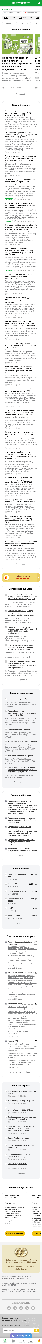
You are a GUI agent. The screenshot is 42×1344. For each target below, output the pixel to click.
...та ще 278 (15, 999)
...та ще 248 (15, 968)
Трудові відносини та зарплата (21, 973)
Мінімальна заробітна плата (17, 875)
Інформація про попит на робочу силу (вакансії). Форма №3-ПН (21, 977)
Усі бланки (20, 855)
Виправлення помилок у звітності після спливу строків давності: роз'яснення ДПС (19, 276)
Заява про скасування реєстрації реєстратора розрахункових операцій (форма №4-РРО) (21, 1062)
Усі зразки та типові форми (20, 1072)
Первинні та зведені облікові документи (20, 943)
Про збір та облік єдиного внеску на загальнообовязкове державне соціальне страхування (22, 770)
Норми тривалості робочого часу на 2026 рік (21, 1146)
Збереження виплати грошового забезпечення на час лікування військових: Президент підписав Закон (18, 370)
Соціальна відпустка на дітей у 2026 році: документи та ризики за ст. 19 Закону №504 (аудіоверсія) (22, 597)
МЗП (6, 18)
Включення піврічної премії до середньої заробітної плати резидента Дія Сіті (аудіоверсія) (21, 613)
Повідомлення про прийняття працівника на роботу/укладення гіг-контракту (21, 994)
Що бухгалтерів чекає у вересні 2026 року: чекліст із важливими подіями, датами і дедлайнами (20, 205)
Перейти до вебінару (14, 1234)
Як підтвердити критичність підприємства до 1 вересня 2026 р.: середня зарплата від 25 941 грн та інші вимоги (19, 252)
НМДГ (10, 908)
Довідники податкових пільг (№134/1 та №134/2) (20, 1156)
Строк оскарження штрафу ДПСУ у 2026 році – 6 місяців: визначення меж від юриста (21, 300)
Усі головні (20, 94)
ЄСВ (20, 18)
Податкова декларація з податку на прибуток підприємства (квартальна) (21, 842)
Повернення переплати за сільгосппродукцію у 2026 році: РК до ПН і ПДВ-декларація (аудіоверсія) (22, 630)
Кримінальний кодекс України (20, 756)
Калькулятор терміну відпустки (21, 1101)
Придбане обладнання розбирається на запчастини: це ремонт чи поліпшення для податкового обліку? (17, 63)
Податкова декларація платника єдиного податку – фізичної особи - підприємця (22, 820)
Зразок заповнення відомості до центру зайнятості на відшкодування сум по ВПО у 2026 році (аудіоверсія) (22, 664)
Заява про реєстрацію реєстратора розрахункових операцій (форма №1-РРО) (22, 1055)
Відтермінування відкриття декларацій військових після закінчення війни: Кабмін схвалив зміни (21, 544)
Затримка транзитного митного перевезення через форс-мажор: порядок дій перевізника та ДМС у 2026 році (19, 519)
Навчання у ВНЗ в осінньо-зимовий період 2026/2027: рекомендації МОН (20, 501)
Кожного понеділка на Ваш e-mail (15, 1326)
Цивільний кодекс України (19, 729)
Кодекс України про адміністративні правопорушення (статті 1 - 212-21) (22, 713)
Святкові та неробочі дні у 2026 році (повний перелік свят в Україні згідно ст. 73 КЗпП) (21, 1128)
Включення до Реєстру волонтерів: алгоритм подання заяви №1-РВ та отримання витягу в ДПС (19, 113)
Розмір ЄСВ (12, 884)
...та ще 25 (14, 1067)
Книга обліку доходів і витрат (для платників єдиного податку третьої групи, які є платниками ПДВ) (22, 958)
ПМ (37, 18)
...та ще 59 (14, 1036)
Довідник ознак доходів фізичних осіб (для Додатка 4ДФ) (22, 1118)
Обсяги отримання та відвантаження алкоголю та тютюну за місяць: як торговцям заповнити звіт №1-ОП (20, 412)
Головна (5, 1342)
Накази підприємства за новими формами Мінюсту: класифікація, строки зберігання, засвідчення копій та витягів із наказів (14, 1212)
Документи (30, 1342)
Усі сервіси (20, 1173)
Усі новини (20, 564)
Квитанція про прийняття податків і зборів (22, 964)
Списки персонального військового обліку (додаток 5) (21, 1008)
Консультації (22, 1342)
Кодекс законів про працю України (22, 741)
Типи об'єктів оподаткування (20, 1138)
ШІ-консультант (23, 1336)
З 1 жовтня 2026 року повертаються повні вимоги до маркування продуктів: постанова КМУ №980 (19, 480)
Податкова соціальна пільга (17, 900)
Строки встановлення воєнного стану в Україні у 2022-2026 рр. (21, 1109)
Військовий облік (15, 1004)
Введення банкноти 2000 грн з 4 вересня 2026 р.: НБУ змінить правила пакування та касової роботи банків (20, 323)
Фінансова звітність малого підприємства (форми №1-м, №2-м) (22, 849)
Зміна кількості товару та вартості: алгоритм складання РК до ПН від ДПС (19, 434)
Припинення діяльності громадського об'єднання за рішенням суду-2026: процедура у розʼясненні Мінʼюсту (20, 158)
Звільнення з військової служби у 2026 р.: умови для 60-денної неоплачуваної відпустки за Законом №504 (21, 227)
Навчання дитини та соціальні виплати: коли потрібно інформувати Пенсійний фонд (20, 345)
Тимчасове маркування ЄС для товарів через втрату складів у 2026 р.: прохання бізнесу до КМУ (21, 135)
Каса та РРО (13, 1041)
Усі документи (20, 782)
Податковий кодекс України (19, 699)
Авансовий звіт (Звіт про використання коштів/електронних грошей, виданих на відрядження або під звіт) (22, 1047)
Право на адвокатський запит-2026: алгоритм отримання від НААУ (19, 390)
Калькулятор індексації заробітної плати (22, 1092)
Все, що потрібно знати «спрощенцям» (17, 1165)
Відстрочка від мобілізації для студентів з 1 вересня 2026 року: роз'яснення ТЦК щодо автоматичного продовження (21, 455)
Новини (13, 1342)
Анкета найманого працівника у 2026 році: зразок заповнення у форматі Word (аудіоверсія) (21, 647)
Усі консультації (20, 680)
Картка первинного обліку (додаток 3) (19, 1032)
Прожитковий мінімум (17, 891)
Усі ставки (20, 923)
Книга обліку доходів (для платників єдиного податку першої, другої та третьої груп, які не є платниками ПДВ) (22, 950)
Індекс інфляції (14, 915)
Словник (8, 24)
